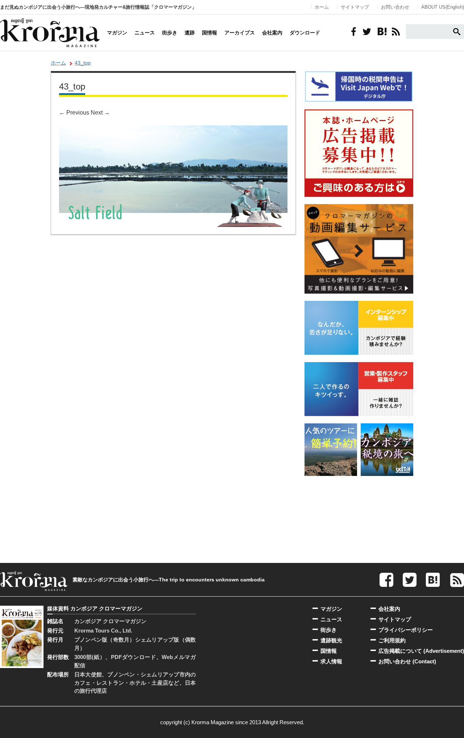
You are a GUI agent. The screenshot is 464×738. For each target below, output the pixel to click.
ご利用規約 (392, 640)
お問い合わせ (395, 7)
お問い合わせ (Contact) (407, 661)
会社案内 (272, 33)
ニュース (144, 33)
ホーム (322, 7)
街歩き (169, 33)
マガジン (117, 33)
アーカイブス (239, 33)
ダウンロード (305, 33)
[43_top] (173, 130)
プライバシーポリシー (405, 630)
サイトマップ (355, 7)
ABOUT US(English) (442, 7)
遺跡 (190, 33)
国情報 (209, 33)
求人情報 (331, 661)
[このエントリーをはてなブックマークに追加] (381, 31)
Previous (74, 112)
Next (100, 112)
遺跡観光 (331, 640)
